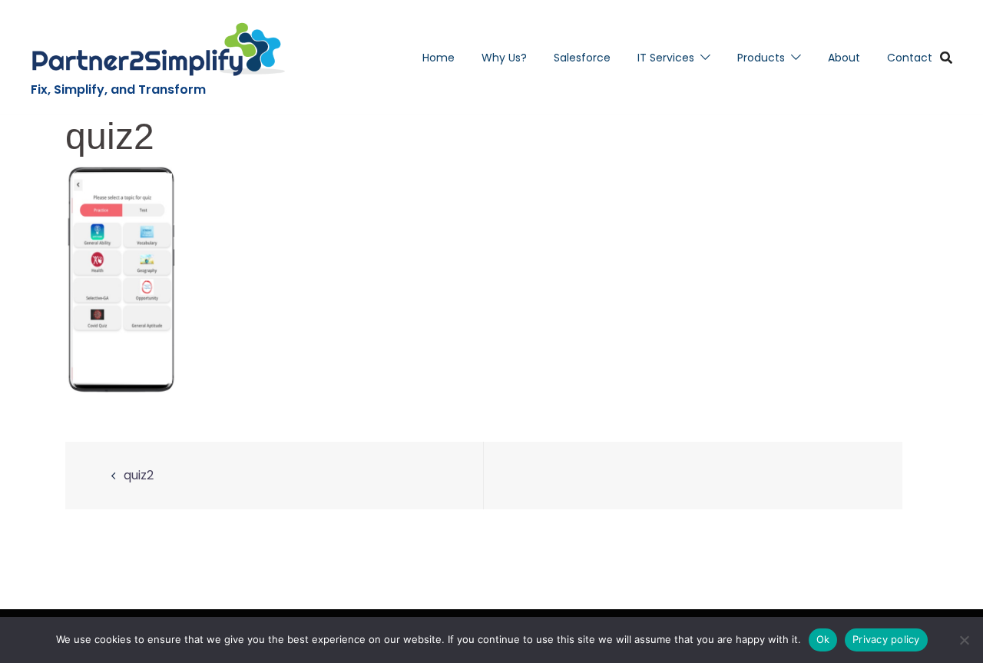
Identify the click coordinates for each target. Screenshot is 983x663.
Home (438, 57)
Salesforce (582, 57)
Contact (909, 57)
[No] (963, 640)
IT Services (665, 57)
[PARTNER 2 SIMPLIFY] (158, 49)
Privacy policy (886, 639)
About (844, 57)
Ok (823, 639)
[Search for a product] (946, 57)
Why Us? (504, 57)
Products (761, 57)
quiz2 (139, 475)
